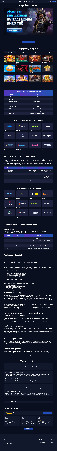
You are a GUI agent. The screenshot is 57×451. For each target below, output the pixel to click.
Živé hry (21, 52)
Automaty (46, 52)
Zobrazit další (28, 428)
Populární (9, 52)
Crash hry (34, 52)
